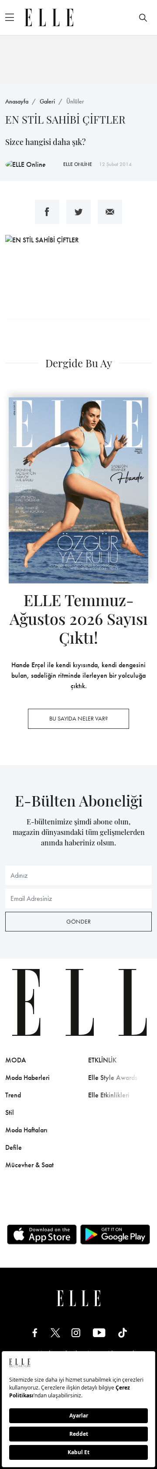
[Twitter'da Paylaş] (78, 212)
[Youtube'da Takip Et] (99, 1332)
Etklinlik (102, 1060)
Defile (13, 1147)
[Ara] (143, 17)
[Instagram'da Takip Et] (76, 1332)
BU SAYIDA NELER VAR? (78, 718)
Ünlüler (75, 101)
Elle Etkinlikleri (109, 1095)
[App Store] (42, 1234)
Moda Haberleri (27, 1077)
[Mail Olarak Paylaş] (110, 212)
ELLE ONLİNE (77, 164)
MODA (15, 1060)
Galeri (47, 101)
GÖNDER (78, 921)
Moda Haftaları (26, 1130)
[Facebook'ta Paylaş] (47, 212)
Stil (9, 1112)
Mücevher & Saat (29, 1164)
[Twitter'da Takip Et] (55, 1332)
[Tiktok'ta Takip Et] (122, 1332)
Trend (13, 1095)
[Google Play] (115, 1234)
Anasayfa (16, 101)
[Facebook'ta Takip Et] (35, 1332)
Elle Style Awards (112, 1077)
